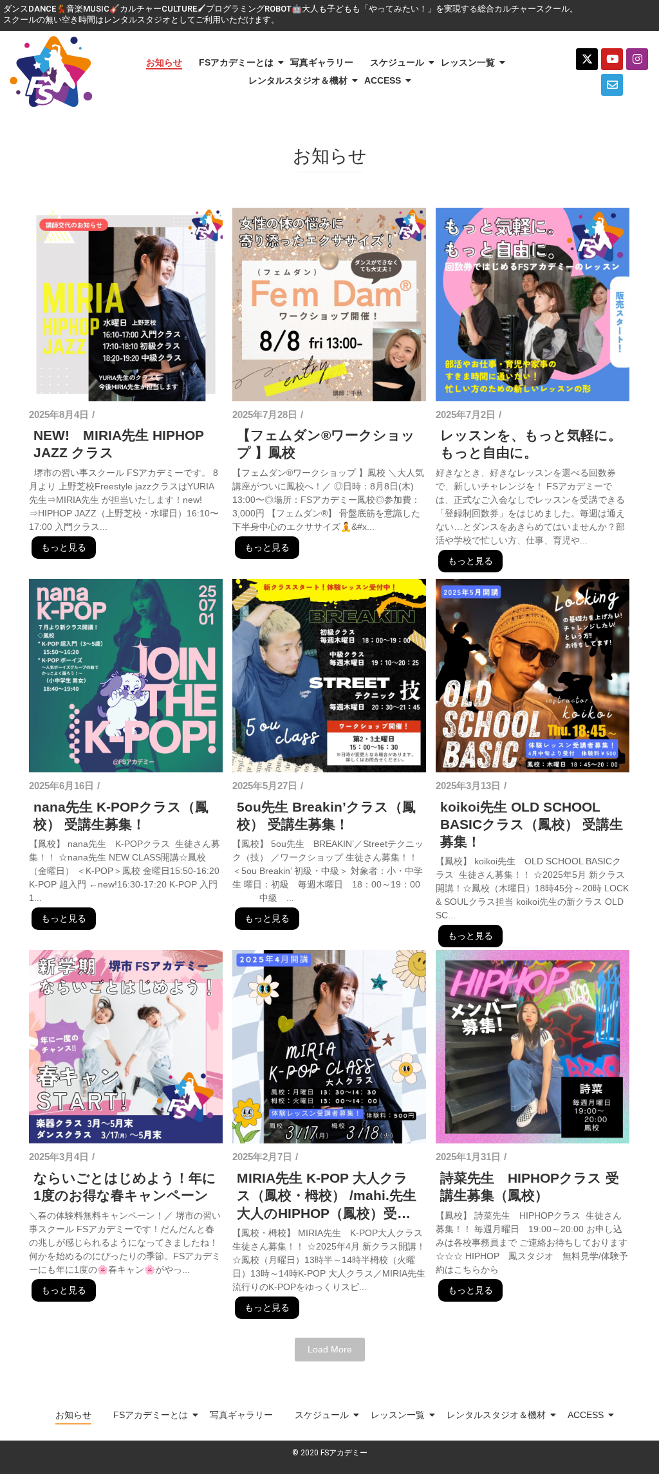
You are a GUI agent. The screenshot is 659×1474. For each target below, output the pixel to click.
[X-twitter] (587, 59)
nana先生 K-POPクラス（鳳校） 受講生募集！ (121, 815)
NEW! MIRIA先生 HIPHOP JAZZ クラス (118, 444)
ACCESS (382, 80)
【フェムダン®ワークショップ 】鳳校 (326, 444)
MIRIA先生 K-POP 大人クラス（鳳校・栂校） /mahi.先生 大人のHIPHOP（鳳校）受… (326, 1195)
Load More (330, 1349)
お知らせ (164, 62)
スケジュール (397, 62)
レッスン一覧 (468, 62)
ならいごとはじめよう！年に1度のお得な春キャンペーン (124, 1186)
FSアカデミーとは (236, 62)
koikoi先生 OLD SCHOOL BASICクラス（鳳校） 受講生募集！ (531, 824)
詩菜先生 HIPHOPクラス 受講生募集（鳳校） (529, 1186)
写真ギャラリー (321, 62)
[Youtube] (612, 59)
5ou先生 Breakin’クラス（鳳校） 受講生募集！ (326, 815)
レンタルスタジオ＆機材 (298, 80)
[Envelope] (612, 85)
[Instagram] (637, 59)
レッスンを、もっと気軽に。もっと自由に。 (531, 444)
